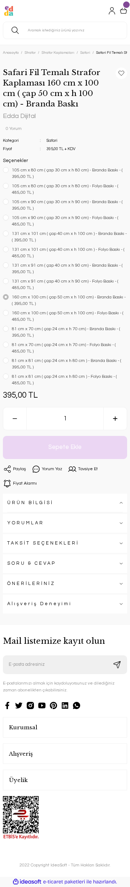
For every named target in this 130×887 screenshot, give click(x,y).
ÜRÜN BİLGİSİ (30, 503)
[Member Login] (112, 10)
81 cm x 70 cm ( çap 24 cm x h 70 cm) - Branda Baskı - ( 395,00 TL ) (66, 332)
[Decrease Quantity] (14, 418)
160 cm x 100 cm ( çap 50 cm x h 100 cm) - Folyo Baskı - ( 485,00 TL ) (68, 316)
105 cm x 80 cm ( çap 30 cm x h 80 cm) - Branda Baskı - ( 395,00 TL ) (67, 173)
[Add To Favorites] (121, 73)
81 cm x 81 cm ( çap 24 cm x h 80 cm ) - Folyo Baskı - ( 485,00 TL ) (64, 379)
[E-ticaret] (64, 881)
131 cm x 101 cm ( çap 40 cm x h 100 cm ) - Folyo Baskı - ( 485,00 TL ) (68, 252)
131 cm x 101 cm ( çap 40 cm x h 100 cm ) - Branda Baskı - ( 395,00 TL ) (69, 236)
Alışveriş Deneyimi (39, 604)
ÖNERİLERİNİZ (31, 583)
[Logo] (8, 11)
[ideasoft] (27, 882)
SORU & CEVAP (31, 563)
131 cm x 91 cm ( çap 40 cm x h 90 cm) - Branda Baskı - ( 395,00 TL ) (67, 268)
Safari (52, 141)
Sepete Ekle (65, 447)
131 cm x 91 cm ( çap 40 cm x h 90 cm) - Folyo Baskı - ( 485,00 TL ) (65, 284)
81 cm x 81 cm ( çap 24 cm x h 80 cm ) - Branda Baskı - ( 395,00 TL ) (66, 364)
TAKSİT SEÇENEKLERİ (43, 543)
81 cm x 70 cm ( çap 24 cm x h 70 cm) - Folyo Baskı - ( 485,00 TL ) (64, 348)
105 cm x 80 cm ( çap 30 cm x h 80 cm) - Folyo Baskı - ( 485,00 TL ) (65, 189)
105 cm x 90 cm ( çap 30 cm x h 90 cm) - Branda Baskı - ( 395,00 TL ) (67, 205)
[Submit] (117, 664)
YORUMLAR (25, 523)
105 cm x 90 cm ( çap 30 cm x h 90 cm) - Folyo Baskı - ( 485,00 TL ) (65, 221)
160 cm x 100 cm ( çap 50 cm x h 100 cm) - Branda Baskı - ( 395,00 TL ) (69, 300)
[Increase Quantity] (115, 418)
